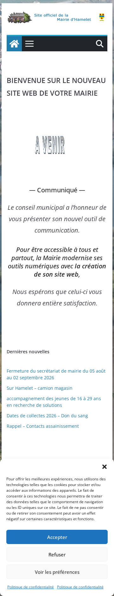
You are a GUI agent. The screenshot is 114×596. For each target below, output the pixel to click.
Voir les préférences (57, 572)
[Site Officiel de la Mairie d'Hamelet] (14, 43)
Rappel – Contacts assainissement (43, 426)
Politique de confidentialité (30, 587)
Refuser (57, 554)
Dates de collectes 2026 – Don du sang (47, 416)
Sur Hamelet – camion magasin (40, 388)
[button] (104, 467)
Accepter (57, 537)
